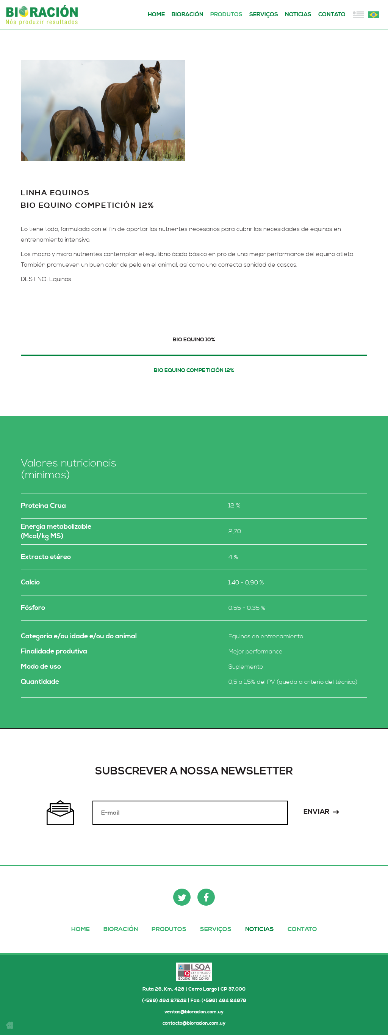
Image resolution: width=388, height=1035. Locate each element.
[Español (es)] (358, 14)
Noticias (298, 14)
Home (156, 14)
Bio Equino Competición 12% (194, 370)
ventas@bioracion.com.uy (194, 1012)
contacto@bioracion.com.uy (194, 1023)
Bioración (43, 15)
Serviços (263, 14)
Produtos (226, 14)
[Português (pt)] (373, 14)
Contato (332, 14)
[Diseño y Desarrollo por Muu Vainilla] (9, 1025)
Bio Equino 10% (194, 339)
